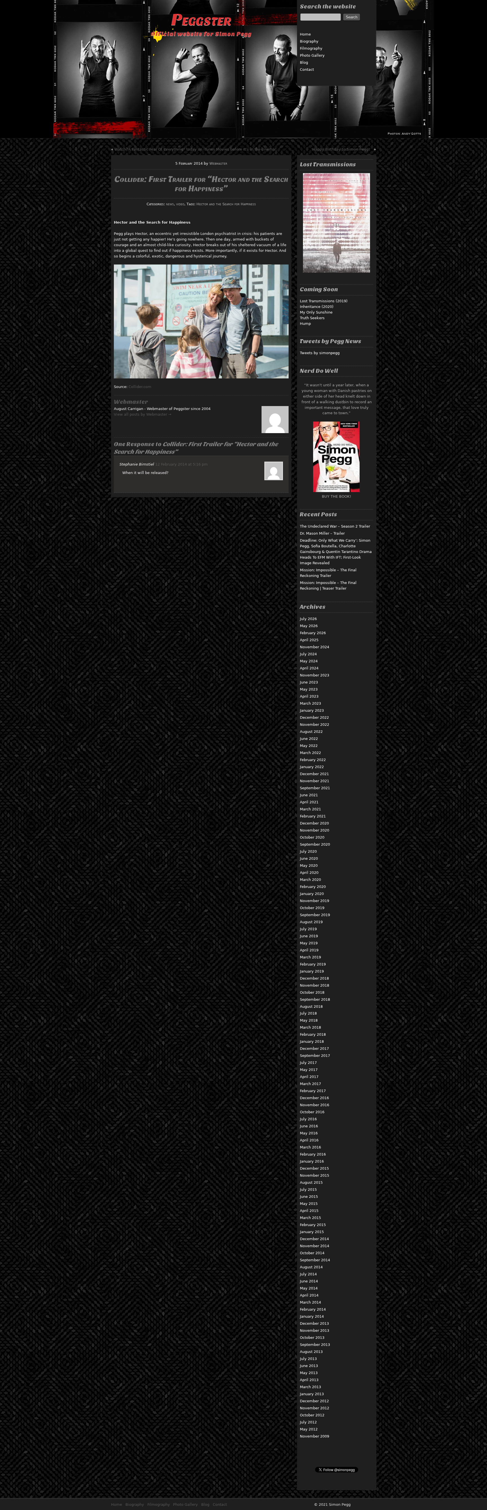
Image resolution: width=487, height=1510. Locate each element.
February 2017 (313, 1091)
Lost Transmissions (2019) (323, 301)
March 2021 (310, 809)
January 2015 (312, 1232)
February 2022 (313, 760)
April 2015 (309, 1211)
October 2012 (312, 1415)
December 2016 (314, 1098)
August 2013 (311, 1352)
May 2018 (309, 1020)
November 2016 (314, 1105)
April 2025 (309, 640)
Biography (309, 41)
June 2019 (309, 936)
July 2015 (308, 1189)
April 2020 (309, 872)
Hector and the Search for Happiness (226, 204)
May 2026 (309, 626)
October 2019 (312, 908)
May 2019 (309, 943)
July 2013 (308, 1359)
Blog (304, 62)
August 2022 (311, 731)
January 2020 (312, 894)
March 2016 (310, 1147)
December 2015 (314, 1168)
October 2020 (312, 837)
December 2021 (314, 774)
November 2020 (314, 830)
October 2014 (312, 1253)
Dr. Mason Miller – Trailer (322, 533)
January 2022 (312, 767)
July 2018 (308, 1013)
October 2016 (312, 1112)
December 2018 (314, 978)
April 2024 (309, 668)
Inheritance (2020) (316, 307)
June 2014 (309, 1281)
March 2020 (310, 880)
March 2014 (310, 1302)
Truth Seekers (312, 318)
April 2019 (309, 950)
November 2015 (314, 1175)
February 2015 (313, 1225)
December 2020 (314, 823)
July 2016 (308, 1119)
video (180, 204)
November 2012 (314, 1408)
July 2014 (308, 1274)
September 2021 (315, 788)
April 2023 (309, 696)
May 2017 (309, 1070)
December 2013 (314, 1323)
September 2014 (315, 1260)
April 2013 (309, 1380)
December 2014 (314, 1239)
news (170, 204)
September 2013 (315, 1345)
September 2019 (315, 915)
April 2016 (309, 1140)
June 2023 (309, 682)
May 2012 (309, 1429)
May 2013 (309, 1373)
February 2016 (313, 1154)
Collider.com (140, 387)
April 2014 (309, 1295)
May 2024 (309, 661)
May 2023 (309, 689)
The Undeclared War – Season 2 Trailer (335, 526)
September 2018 (315, 999)
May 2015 (309, 1204)
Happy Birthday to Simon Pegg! (341, 149)
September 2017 (315, 1055)
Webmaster (218, 163)
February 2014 (313, 1309)
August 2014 (311, 1267)
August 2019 (311, 922)
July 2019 (308, 929)
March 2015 (310, 1218)
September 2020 (315, 844)
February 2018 (313, 1034)
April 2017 (309, 1077)
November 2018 (314, 985)
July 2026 (308, 619)
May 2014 (309, 1288)
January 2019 (312, 971)
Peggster (201, 19)
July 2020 (308, 851)
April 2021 (309, 802)
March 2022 (310, 753)
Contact (307, 69)
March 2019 (310, 957)
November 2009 (314, 1436)
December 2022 (314, 717)
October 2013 (312, 1337)
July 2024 (308, 654)
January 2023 (312, 710)
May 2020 (309, 865)
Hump (305, 323)
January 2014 (312, 1316)
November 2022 (314, 724)
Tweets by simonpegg (320, 353)
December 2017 (314, 1048)
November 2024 (314, 647)
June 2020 (309, 858)
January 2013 (312, 1394)
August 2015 (311, 1182)
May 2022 (309, 746)
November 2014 (314, 1246)
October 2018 (312, 992)
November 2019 (314, 901)
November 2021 (314, 781)
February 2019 (313, 964)
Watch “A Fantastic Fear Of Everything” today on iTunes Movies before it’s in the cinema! (195, 149)
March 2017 (310, 1084)
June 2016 (309, 1126)
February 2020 (313, 887)
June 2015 (309, 1196)
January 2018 (312, 1041)
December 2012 (314, 1401)
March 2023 (310, 703)
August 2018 (311, 1006)
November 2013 (314, 1330)
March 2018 (310, 1027)
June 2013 (309, 1366)
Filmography (311, 48)
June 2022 (309, 739)
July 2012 (308, 1422)
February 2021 (313, 816)
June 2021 (309, 795)
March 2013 (310, 1387)
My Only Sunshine (316, 312)
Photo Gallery (312, 55)
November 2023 (314, 675)
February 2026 (313, 633)
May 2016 (309, 1133)
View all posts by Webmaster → (142, 414)
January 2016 (312, 1161)
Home (305, 34)
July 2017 (308, 1063)
